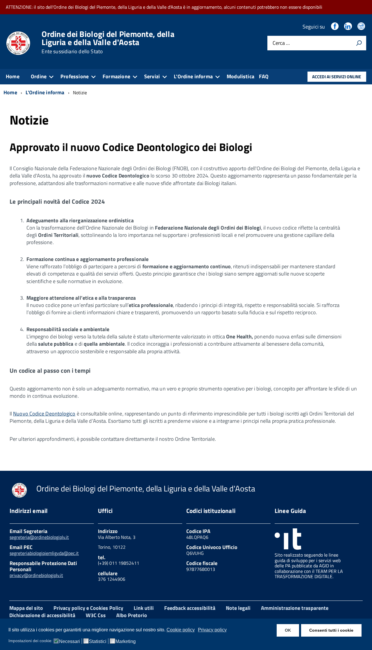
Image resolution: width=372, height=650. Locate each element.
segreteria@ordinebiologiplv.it (39, 537)
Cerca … (281, 43)
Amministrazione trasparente (294, 608)
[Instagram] (361, 27)
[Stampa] (359, 43)
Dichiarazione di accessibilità (42, 615)
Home (12, 76)
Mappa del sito (26, 608)
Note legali (238, 608)
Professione (74, 76)
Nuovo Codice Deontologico (44, 414)
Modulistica (240, 76)
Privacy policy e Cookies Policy (88, 608)
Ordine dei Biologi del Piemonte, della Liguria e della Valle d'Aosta (108, 42)
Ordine (38, 76)
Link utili (144, 608)
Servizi (152, 76)
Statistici (97, 641)
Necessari (69, 641)
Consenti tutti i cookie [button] (331, 630)
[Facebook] (335, 27)
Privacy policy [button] (212, 629)
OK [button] (288, 630)
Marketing (125, 641)
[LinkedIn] (348, 27)
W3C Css (96, 615)
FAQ (264, 76)
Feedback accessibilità (189, 608)
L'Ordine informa (193, 76)
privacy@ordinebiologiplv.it (36, 575)
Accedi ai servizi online (336, 76)
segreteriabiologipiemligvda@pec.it (44, 553)
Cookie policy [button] (181, 629)
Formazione (116, 76)
